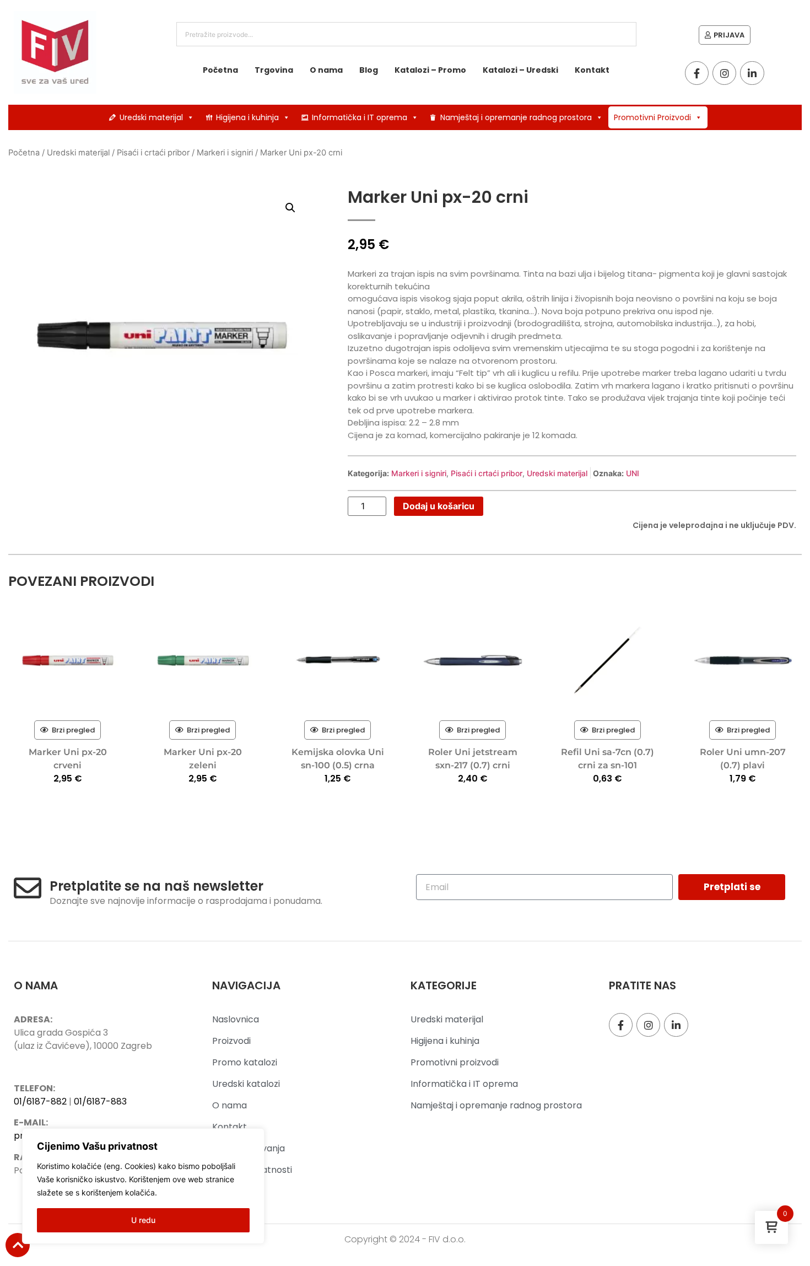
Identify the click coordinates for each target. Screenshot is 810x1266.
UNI (632, 473)
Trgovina (274, 70)
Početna (220, 70)
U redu (143, 1220)
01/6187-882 (40, 1101)
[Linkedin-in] (752, 73)
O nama (326, 70)
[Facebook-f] (697, 73)
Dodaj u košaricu (438, 505)
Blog (368, 70)
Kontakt (592, 70)
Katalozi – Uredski (520, 70)
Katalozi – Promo (430, 70)
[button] (290, 208)
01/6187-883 (100, 1101)
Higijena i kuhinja (247, 117)
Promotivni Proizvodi (652, 117)
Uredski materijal (151, 117)
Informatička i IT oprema (359, 117)
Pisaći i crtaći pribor (153, 153)
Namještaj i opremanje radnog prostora (516, 117)
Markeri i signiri (225, 153)
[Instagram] (724, 73)
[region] (143, 1186)
